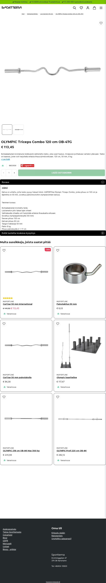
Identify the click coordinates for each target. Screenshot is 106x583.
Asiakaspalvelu (9, 529)
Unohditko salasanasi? (61, 538)
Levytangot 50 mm (46, 14)
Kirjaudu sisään (58, 533)
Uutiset (6, 546)
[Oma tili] (87, 8)
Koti (23, 14)
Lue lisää (6, 159)
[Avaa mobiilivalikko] (101, 8)
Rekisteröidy (57, 536)
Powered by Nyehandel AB (53, 582)
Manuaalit (7, 543)
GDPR (5, 540)
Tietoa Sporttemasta (12, 532)
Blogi (5, 538)
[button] (101, 23)
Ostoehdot (7, 535)
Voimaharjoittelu (32, 14)
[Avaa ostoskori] (94, 8)
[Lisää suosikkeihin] (81, 8)
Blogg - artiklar (9, 549)
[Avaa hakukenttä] (74, 8)
